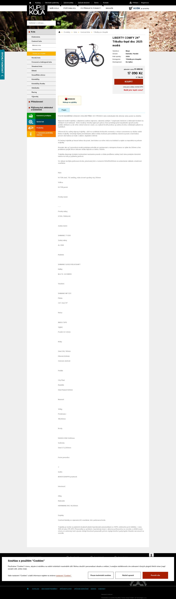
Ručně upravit (128, 575)
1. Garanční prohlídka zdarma (45, 134)
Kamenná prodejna (44, 116)
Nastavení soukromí (106, 594)
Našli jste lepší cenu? (133, 90)
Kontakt (105, 3)
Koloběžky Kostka (38, 84)
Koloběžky (35, 79)
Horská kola (36, 58)
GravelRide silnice (38, 75)
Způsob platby (68, 3)
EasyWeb (117, 598)
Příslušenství (37, 102)
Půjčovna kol (69, 8)
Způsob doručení (84, 3)
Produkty (40, 128)
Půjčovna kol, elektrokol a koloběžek (42, 109)
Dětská (34, 71)
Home (30, 2)
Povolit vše (155, 575)
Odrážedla (35, 88)
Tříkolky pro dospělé (38, 54)
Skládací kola (36, 49)
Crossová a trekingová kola (42, 62)
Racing (34, 92)
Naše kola (54, 8)
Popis (64, 110)
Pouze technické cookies (101, 575)
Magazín (109, 8)
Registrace (145, 3)
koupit (129, 81)
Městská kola (36, 45)
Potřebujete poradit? (91, 8)
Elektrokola (36, 37)
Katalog (37, 3)
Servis (96, 3)
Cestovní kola (37, 41)
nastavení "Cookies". (64, 575)
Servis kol (40, 122)
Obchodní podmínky (52, 3)
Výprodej (35, 96)
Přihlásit (135, 3)
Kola (33, 32)
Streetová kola (37, 66)
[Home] (60, 32)
